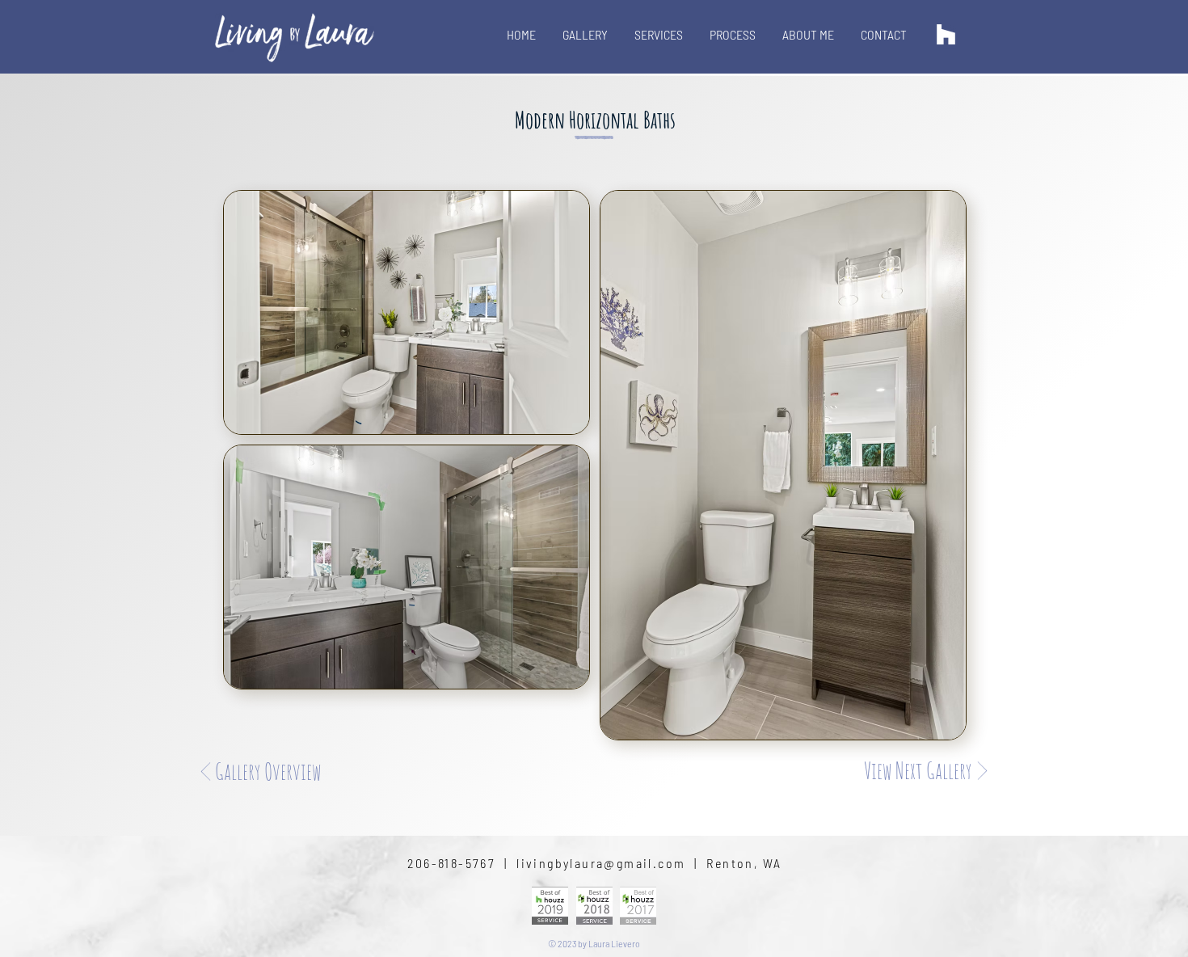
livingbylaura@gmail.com (600, 863)
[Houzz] (946, 34)
